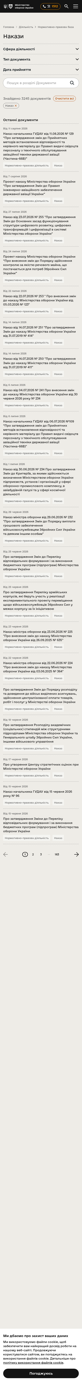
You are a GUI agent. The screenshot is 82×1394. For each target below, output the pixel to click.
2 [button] (33, 854)
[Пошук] (66, 6)
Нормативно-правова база (56, 27)
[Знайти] (72, 83)
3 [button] (41, 854)
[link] (76, 854)
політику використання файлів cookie (33, 1362)
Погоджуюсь (41, 1373)
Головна (8, 27)
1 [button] (25, 854)
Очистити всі (64, 98)
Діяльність (26, 27)
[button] (49, 854)
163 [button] (57, 854)
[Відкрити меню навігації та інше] (75, 6)
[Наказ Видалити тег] (15, 105)
